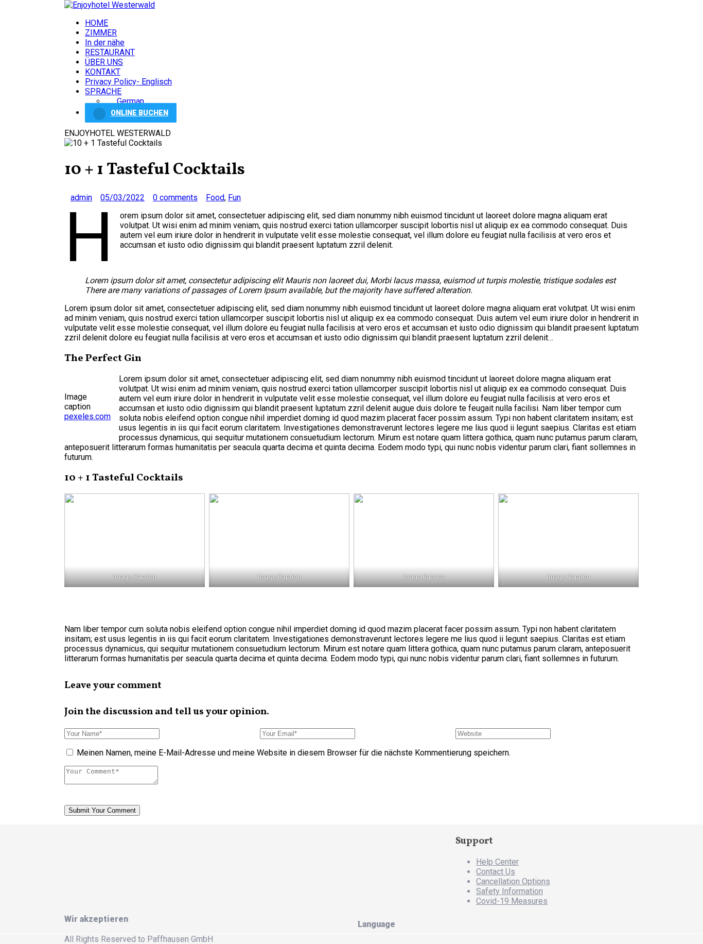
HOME (96, 23)
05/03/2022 (122, 197)
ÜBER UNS (104, 62)
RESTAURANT (110, 52)
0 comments (175, 197)
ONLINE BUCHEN (139, 113)
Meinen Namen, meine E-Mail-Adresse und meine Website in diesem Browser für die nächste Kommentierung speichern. (294, 753)
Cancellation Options (513, 881)
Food (215, 197)
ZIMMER (101, 33)
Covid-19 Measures (512, 901)
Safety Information (509, 891)
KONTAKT (102, 72)
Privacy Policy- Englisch (128, 82)
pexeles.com (87, 416)
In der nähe (105, 42)
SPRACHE (103, 91)
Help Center (497, 862)
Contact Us (495, 872)
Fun (234, 197)
